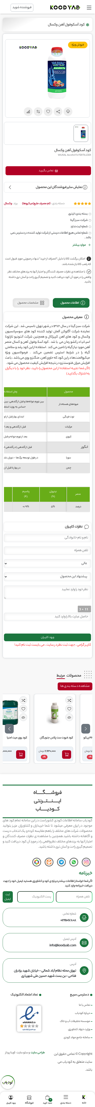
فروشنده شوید (22, 7)
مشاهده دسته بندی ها (75, 686)
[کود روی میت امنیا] (23, 712)
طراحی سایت (38, 1052)
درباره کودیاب (82, 1013)
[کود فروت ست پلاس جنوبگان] (68, 712)
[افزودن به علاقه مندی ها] (83, 708)
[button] (58, 111)
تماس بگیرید (46, 170)
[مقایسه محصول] (83, 700)
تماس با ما (84, 1005)
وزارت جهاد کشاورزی (79, 1029)
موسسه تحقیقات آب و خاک (75, 1021)
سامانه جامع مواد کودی (77, 1037)
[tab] (71, 303)
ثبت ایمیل (7, 897)
